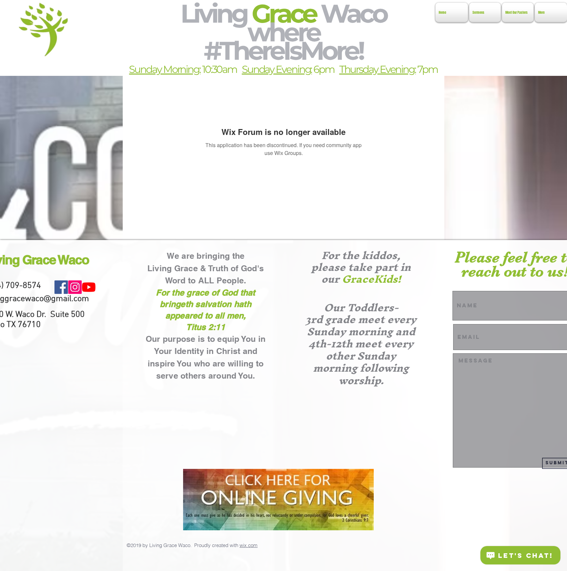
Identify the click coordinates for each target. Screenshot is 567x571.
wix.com (249, 545)
